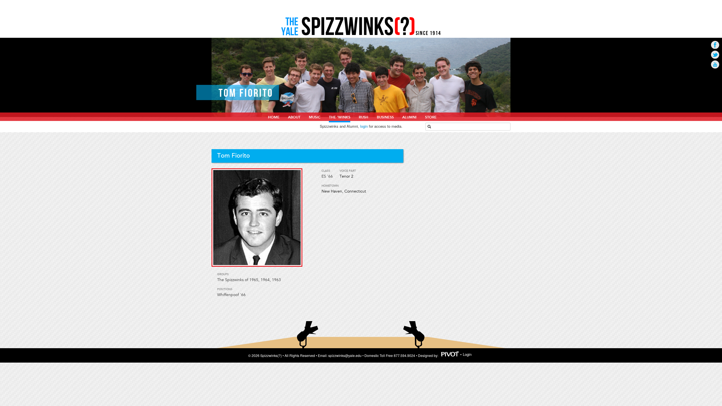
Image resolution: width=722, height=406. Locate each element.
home (273, 117)
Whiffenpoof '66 (231, 294)
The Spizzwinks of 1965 (237, 279)
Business (385, 117)
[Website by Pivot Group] (450, 354)
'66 (330, 176)
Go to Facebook (715, 45)
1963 (276, 279)
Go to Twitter (715, 54)
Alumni (409, 117)
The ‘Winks (339, 117)
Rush (363, 117)
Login (467, 354)
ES (324, 176)
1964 (265, 279)
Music (314, 117)
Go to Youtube (715, 64)
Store (431, 117)
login (364, 126)
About (294, 117)
